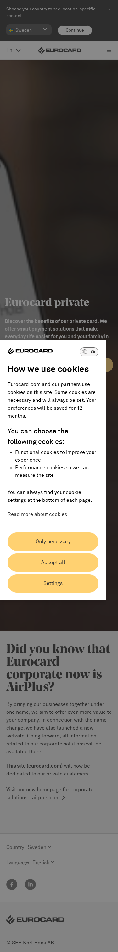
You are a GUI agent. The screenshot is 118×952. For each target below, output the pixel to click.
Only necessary (53, 541)
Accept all (53, 562)
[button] (89, 351)
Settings (53, 583)
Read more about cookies (37, 514)
